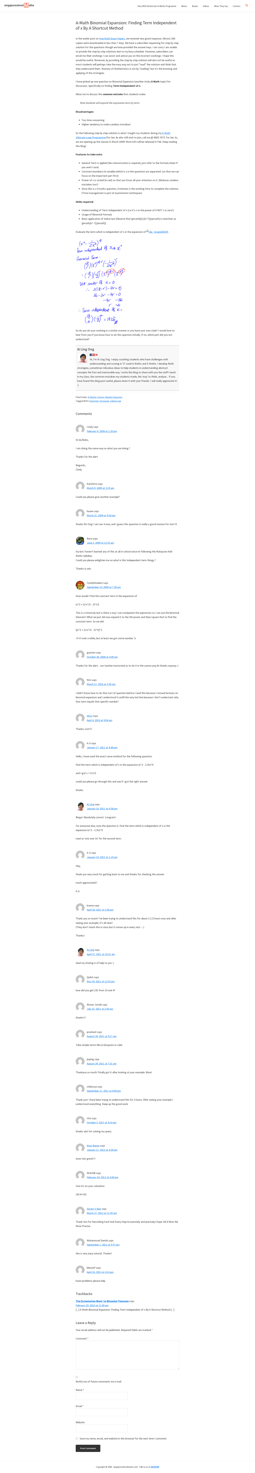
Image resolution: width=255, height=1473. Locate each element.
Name (80, 1390)
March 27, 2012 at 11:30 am (102, 1213)
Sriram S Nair (94, 1208)
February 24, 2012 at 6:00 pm (102, 1177)
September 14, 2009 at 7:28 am (104, 587)
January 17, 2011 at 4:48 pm (102, 747)
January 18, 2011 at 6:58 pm (102, 808)
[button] (247, 5)
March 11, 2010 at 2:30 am (101, 684)
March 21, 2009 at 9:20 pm (101, 515)
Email (80, 1406)
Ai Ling (90, 804)
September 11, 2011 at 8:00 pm (104, 1091)
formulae (104, 400)
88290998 (155, 1466)
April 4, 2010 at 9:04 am (99, 720)
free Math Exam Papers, (112, 38)
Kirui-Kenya (93, 1145)
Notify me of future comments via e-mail (98, 1381)
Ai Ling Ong (85, 349)
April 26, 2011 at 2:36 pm (100, 909)
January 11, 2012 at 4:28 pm (102, 1150)
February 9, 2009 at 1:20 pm (102, 431)
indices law (115, 400)
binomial (94, 400)
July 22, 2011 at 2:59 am (100, 1009)
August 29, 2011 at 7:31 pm (102, 1063)
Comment (82, 1338)
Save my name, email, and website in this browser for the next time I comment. (123, 1438)
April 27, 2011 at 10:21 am (101, 954)
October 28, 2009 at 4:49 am (102, 657)
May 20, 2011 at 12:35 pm (101, 981)
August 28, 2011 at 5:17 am (102, 1036)
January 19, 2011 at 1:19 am (102, 857)
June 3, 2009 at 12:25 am (100, 542)
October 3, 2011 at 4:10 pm (101, 1122)
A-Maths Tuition (96, 397)
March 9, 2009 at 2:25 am (100, 488)
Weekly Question (113, 397)
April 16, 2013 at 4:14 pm (100, 1272)
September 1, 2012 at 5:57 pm (103, 1244)
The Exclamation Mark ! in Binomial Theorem (102, 1301)
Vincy (89, 716)
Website (80, 1422)
